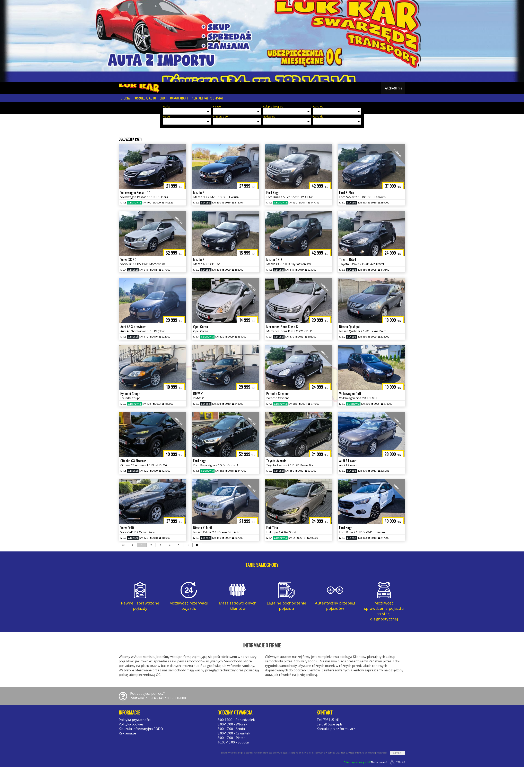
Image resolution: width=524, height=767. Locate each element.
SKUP (163, 98)
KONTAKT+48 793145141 (207, 98)
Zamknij (397, 752)
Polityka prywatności (134, 719)
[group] (262, 41)
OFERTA (125, 98)
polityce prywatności (377, 752)
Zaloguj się (394, 88)
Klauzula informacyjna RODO (141, 728)
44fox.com (400, 761)
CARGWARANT (179, 98)
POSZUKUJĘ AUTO (144, 98)
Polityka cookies (131, 724)
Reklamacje (127, 733)
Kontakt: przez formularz (336, 728)
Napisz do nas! (365, 762)
